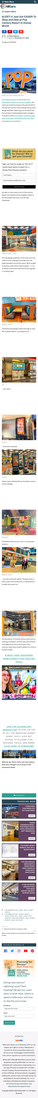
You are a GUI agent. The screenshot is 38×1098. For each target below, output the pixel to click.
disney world (24, 914)
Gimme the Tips (9, 1022)
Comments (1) (20, 795)
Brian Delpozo (14, 36)
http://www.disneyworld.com (19, 1086)
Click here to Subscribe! (19, 746)
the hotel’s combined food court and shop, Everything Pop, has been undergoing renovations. (18, 118)
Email (6, 1013)
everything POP (11, 916)
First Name (7, 1005)
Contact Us (19, 1036)
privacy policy (25, 1050)
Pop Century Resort (9, 100)
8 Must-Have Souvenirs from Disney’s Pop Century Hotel (19, 658)
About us (13, 1045)
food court (23, 916)
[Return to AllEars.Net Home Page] (13, 8)
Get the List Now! (19, 187)
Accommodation (11, 910)
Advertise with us (26, 1045)
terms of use (8, 1053)
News (21, 910)
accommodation (11, 914)
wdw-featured (17, 920)
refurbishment (19, 918)
